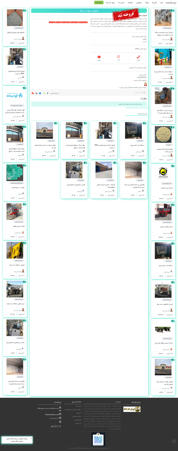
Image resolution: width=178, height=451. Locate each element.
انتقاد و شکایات (76, 416)
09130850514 (54, 418)
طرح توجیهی (77, 419)
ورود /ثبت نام (110, 2)
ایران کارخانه (171, 2)
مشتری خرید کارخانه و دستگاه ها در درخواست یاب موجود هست (164, 35)
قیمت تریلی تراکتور (18, 226)
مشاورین (138, 2)
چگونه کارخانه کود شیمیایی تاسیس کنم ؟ (165, 150)
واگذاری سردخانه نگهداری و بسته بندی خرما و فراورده (134, 186)
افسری (110, 151)
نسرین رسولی (108, 191)
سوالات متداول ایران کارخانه (73, 409)
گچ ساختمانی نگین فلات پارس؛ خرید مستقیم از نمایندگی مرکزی (14, 111)
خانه (161, 2)
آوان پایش (79, 191)
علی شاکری (167, 272)
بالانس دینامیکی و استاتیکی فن (76, 184)
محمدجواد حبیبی (17, 116)
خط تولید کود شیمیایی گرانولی (15, 32)
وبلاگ (146, 2)
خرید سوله (58, 22)
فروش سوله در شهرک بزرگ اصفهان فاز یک (164, 383)
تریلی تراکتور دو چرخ (166, 226)
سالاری (139, 191)
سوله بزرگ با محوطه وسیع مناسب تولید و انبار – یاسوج (75, 146)
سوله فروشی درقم (66, 22)
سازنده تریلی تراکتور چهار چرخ (164, 342)
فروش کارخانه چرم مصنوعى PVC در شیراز (105, 146)
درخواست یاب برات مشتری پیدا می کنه (163, 73)
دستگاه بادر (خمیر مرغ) (166, 265)
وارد (126, 104)
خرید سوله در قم (74, 22)
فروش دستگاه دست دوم (17, 264)
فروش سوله (52, 22)
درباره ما (78, 406)
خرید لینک (78, 423)
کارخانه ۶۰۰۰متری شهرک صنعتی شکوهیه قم (106, 186)
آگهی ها (154, 2)
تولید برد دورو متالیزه (18, 187)
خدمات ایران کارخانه (167, 187)
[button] (44, 93)
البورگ (19, 194)
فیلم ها (130, 2)
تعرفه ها (78, 412)
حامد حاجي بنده (166, 388)
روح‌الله (80, 151)
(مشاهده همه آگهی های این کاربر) (129, 87)
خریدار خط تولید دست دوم (165, 304)
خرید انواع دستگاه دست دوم (15, 303)
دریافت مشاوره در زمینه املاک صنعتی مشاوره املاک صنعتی (17, 439)
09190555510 (141, 77)
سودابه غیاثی (166, 194)
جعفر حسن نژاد (166, 39)
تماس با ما (121, 2)
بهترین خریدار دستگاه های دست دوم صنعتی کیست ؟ (165, 111)
